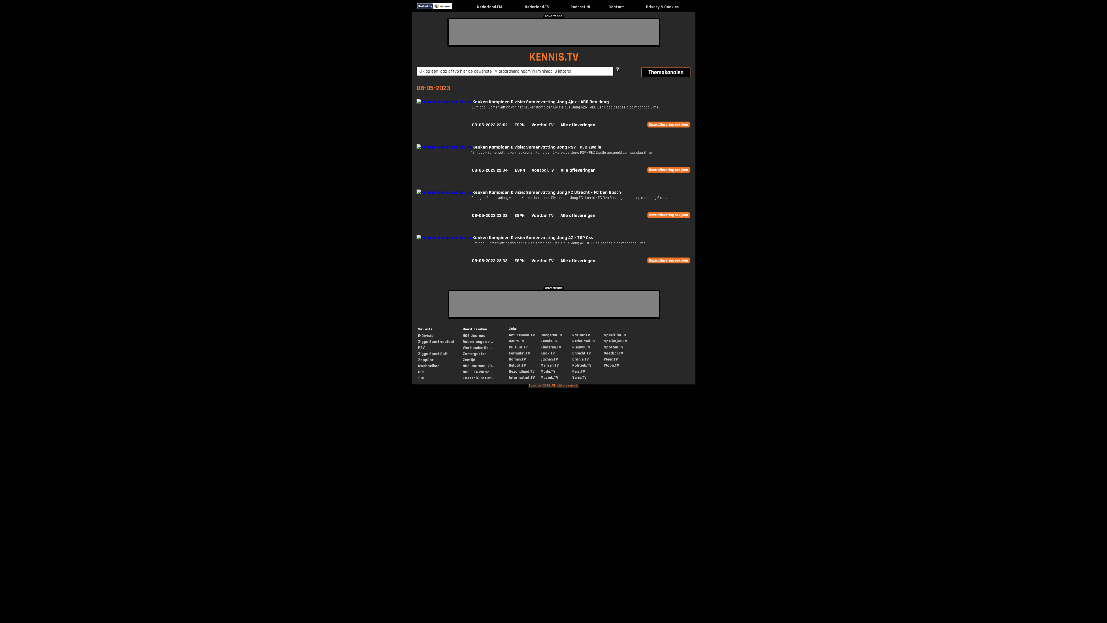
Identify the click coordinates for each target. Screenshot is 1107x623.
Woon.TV (611, 365)
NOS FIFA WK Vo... (477, 372)
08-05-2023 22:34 (490, 170)
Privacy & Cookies (662, 7)
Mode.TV (548, 371)
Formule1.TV (519, 353)
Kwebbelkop (429, 366)
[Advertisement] (554, 32)
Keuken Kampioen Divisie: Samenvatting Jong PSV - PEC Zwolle (536, 147)
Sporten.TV (613, 347)
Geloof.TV (517, 365)
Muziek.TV (549, 377)
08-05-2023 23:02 (490, 125)
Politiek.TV (581, 365)
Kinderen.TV (551, 347)
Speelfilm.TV (615, 335)
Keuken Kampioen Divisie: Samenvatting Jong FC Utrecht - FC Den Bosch (546, 192)
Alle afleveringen (577, 125)
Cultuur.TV (518, 347)
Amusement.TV (522, 335)
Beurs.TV (516, 341)
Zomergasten (474, 353)
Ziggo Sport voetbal (436, 341)
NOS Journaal (475, 335)
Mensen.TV (550, 365)
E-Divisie (425, 335)
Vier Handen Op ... (477, 347)
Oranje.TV (580, 359)
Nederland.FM (489, 7)
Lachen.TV (549, 359)
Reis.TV (578, 371)
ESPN (520, 125)
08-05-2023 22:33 (490, 216)
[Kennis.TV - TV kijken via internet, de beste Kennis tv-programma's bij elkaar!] (457, 8)
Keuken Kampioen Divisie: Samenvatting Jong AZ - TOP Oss (532, 238)
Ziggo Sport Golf (433, 353)
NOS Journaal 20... (478, 366)
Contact (616, 7)
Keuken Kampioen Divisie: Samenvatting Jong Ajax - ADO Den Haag (540, 102)
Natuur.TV (581, 335)
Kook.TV (548, 353)
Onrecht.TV (581, 353)
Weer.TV (611, 359)
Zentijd (469, 360)
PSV (421, 347)
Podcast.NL (581, 7)
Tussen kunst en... (478, 378)
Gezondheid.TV (521, 371)
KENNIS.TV (554, 57)
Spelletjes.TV (615, 341)
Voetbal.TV (543, 125)
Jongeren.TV (551, 335)
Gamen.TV (517, 359)
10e (421, 378)
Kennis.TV (549, 341)
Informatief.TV (522, 377)
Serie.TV (579, 377)
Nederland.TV (537, 7)
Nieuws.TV (581, 347)
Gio (421, 372)
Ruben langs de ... (478, 341)
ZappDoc (426, 360)
